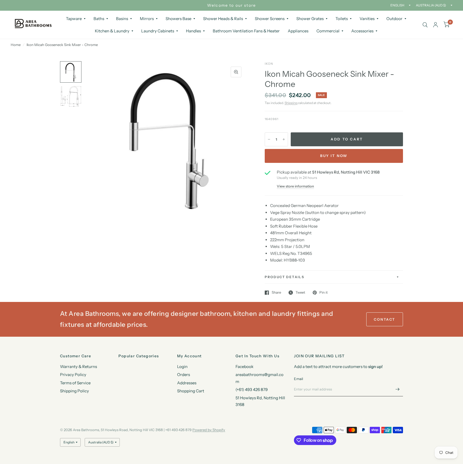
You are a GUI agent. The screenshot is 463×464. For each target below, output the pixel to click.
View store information (295, 186)
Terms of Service (75, 382)
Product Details (284, 277)
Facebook (244, 366)
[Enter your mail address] (397, 389)
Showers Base (178, 18)
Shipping (291, 103)
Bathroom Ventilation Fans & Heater (246, 30)
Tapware (74, 18)
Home (16, 45)
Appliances (298, 30)
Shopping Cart (190, 390)
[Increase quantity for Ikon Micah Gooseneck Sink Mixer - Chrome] (284, 139)
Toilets (341, 18)
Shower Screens (270, 18)
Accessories (362, 30)
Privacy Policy (73, 374)
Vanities (367, 18)
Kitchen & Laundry (112, 30)
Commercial (327, 30)
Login (182, 366)
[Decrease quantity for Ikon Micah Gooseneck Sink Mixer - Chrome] (269, 139)
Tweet (300, 292)
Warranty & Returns (78, 366)
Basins (122, 18)
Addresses (186, 382)
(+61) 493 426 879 (252, 389)
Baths (99, 18)
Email (298, 379)
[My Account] (435, 25)
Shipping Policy (74, 390)
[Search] (425, 25)
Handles (193, 30)
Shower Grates (310, 18)
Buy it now (334, 156)
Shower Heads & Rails (223, 18)
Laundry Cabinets (157, 30)
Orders (183, 374)
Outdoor (394, 18)
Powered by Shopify (208, 430)
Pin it (323, 292)
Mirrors (147, 18)
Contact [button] (384, 319)
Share (276, 292)
